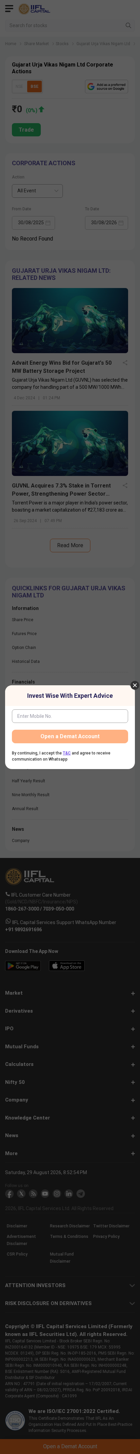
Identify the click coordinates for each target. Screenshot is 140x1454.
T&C (67, 753)
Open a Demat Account (70, 736)
